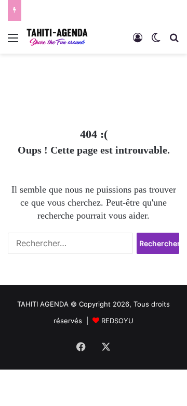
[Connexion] (137, 41)
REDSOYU (117, 320)
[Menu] (13, 41)
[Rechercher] (174, 41)
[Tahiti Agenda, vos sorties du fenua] (57, 37)
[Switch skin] (156, 41)
